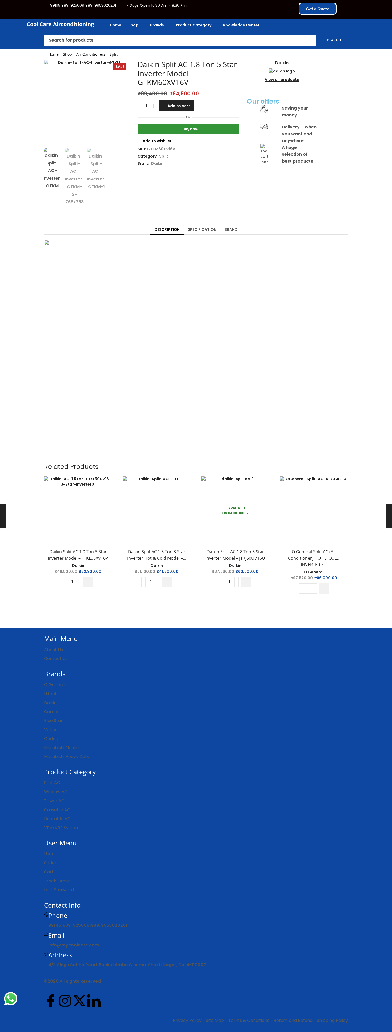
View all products (282, 79)
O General (314, 572)
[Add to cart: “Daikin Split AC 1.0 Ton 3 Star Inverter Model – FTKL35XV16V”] (88, 582)
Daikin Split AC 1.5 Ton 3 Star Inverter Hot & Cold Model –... (156, 555)
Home (53, 54)
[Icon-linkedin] (94, 1000)
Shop (67, 54)
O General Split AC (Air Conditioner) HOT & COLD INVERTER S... (314, 558)
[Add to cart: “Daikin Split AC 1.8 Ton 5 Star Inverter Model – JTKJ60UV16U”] (246, 582)
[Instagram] (65, 1000)
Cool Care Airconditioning (60, 24)
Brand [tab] (231, 229)
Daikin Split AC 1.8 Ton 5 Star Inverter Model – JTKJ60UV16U (235, 555)
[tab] (167, 229)
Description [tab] (167, 229)
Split (114, 54)
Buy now (190, 129)
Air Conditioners (90, 54)
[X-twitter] (79, 1000)
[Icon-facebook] (50, 1000)
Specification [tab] (202, 229)
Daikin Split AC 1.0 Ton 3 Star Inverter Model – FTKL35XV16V (78, 555)
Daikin (157, 163)
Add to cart (178, 105)
